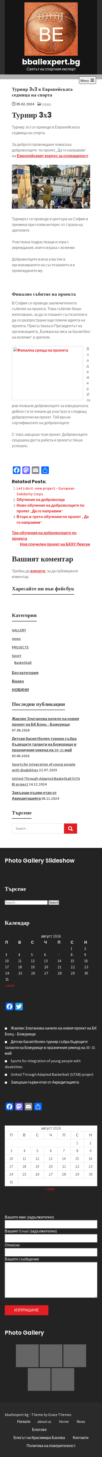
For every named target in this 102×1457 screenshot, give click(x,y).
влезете (37, 571)
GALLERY (19, 630)
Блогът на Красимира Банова (39, 1437)
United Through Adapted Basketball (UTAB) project (52, 1074)
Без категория (25, 672)
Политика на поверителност (51, 1445)
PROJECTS (20, 647)
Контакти (80, 1437)
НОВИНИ (20, 689)
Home (64, 1421)
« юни (9, 985)
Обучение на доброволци (41, 499)
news (46, 103)
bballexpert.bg (51, 61)
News (81, 1421)
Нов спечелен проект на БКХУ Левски (55, 544)
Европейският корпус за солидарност (52, 155)
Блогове (39, 1429)
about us (44, 1421)
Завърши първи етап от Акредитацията (45, 1082)
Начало (23, 1421)
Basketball (23, 662)
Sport (16, 655)
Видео (18, 681)
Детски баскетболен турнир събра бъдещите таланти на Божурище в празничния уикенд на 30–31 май (44, 744)
